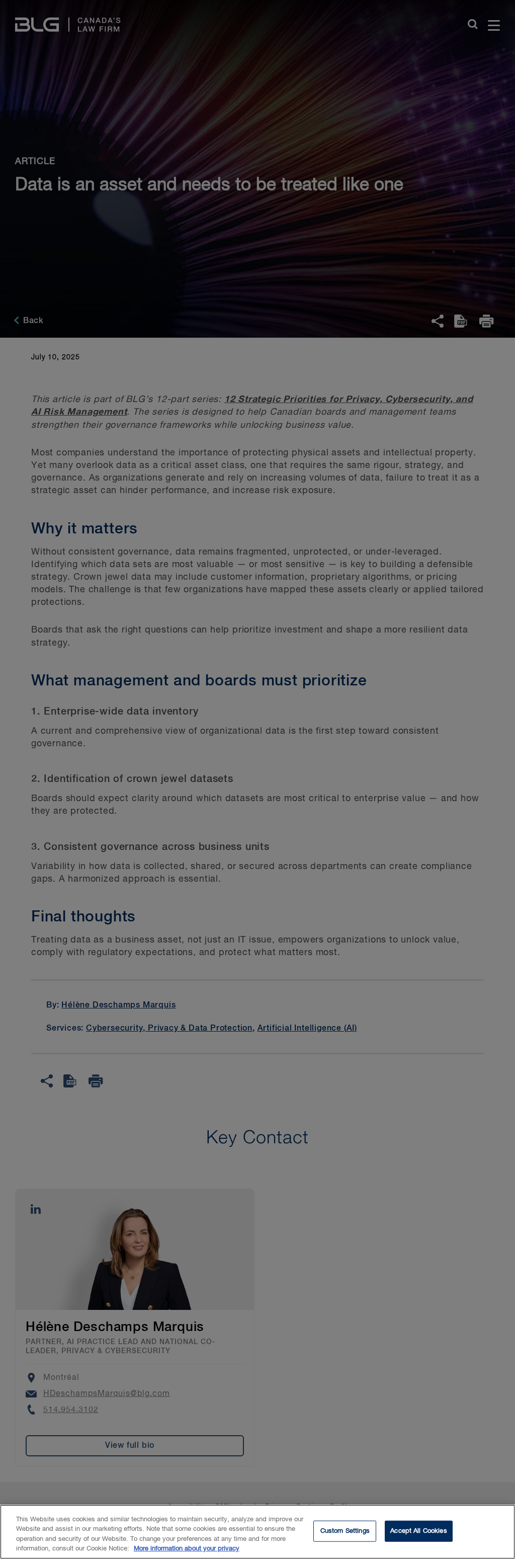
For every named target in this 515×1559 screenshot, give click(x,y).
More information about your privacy (186, 1548)
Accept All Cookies (418, 1531)
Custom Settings (345, 1531)
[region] (257, 1532)
